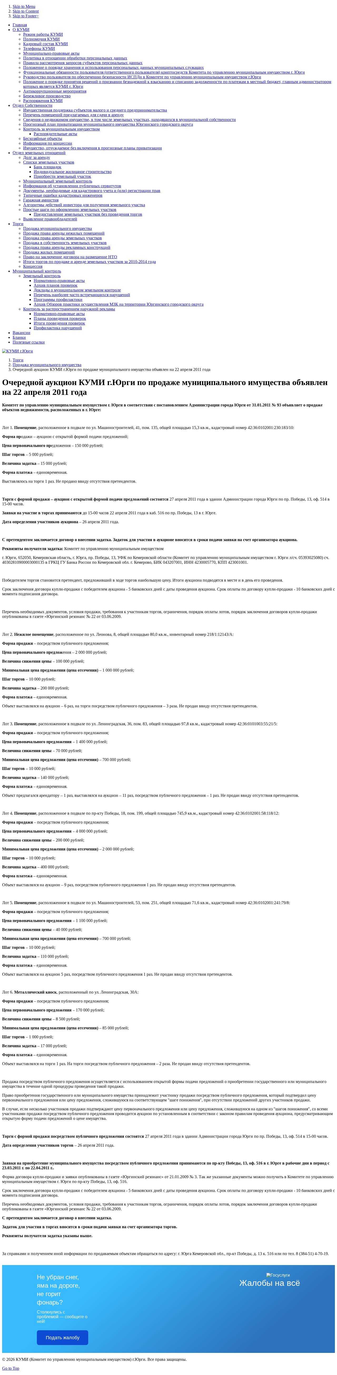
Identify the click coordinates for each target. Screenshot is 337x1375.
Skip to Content (26, 11)
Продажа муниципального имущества (47, 364)
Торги (18, 360)
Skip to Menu (24, 6)
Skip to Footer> (26, 16)
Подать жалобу (63, 1337)
